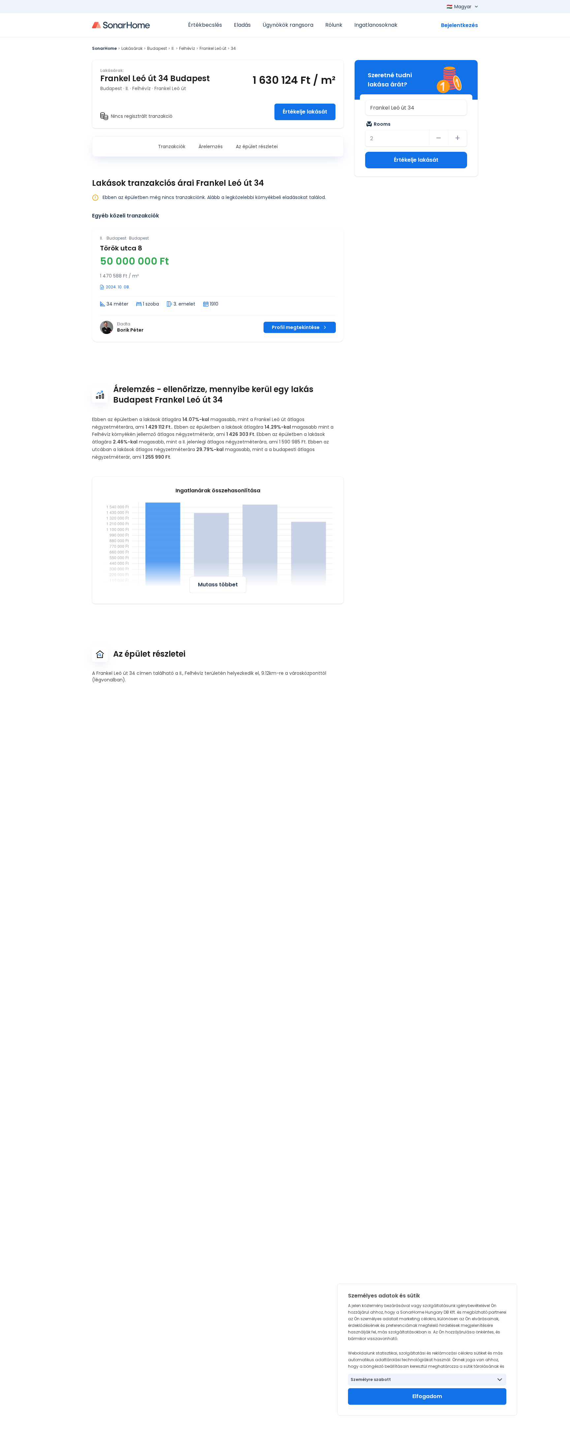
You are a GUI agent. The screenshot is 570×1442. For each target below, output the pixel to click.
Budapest (157, 48)
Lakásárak (131, 48)
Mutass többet (218, 584)
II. (173, 48)
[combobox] (416, 107)
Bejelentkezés (459, 25)
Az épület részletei (257, 146)
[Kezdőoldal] (121, 25)
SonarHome (104, 48)
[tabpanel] (218, 285)
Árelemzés (211, 146)
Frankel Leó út (213, 48)
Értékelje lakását (305, 111)
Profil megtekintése (296, 327)
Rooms (382, 124)
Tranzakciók (171, 146)
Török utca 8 (121, 248)
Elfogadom (427, 1396)
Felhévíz (187, 48)
